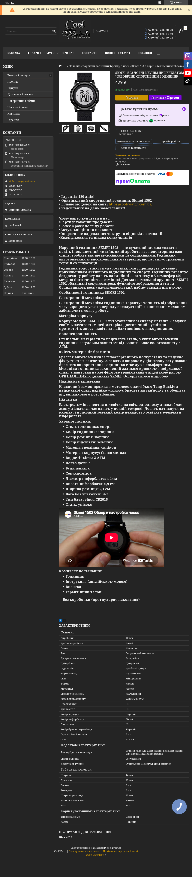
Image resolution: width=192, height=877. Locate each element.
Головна (13, 53)
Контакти (90, 53)
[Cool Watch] (75, 31)
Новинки (145, 53)
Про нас (68, 53)
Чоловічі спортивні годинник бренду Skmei (99, 66)
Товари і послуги (41, 53)
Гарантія (13, 120)
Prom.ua (116, 847)
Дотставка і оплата (20, 94)
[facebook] (60, 621)
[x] (64, 621)
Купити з (160, 97)
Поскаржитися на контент (85, 851)
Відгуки (13, 88)
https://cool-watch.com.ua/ (130, 204)
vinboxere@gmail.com (21, 181)
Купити (133, 97)
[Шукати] (54, 31)
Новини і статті (117, 53)
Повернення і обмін (21, 101)
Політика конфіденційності (120, 851)
